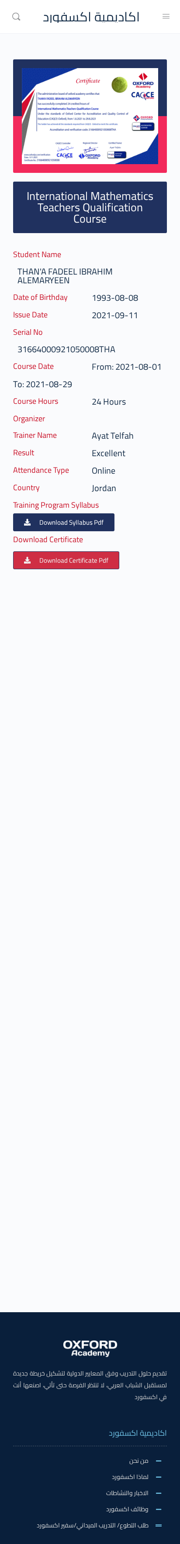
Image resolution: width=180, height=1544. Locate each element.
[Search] (16, 16)
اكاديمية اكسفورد (91, 17)
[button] (63, 522)
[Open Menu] (166, 16)
